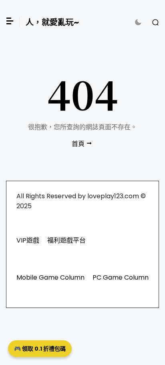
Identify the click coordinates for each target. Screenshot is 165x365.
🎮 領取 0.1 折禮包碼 (40, 349)
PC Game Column (121, 277)
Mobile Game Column (50, 277)
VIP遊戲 (27, 240)
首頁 (78, 143)
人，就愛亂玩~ (52, 22)
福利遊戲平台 (66, 240)
